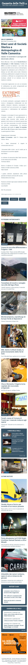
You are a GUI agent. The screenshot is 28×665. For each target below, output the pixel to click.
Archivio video (22, 455)
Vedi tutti (23, 630)
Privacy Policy (11, 662)
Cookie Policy (17, 662)
